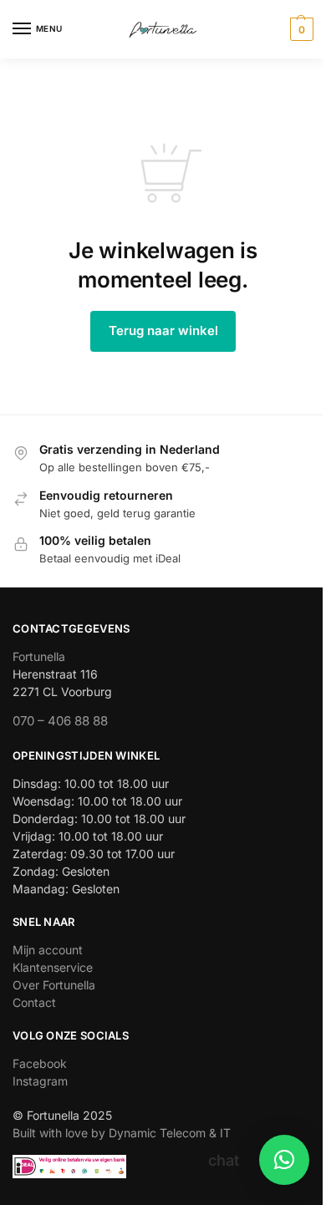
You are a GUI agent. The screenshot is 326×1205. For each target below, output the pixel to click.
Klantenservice (53, 967)
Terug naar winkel (163, 330)
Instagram (40, 1081)
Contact (34, 1002)
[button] (299, 29)
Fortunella (39, 656)
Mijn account (48, 950)
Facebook (40, 1063)
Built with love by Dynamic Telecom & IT (122, 1133)
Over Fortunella (54, 985)
